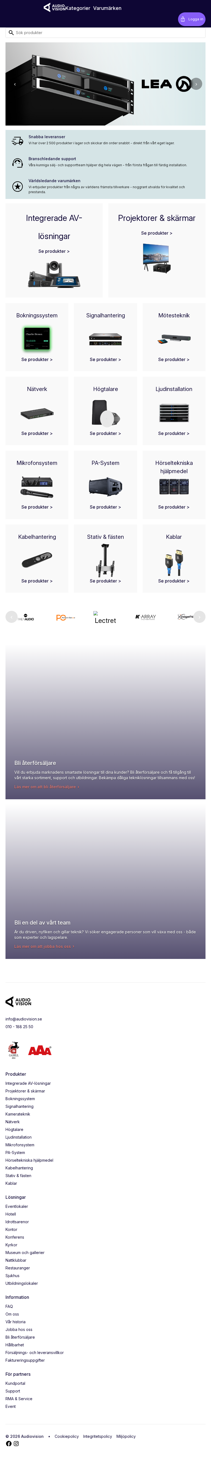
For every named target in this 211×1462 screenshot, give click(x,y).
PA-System (15, 1152)
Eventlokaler (16, 1206)
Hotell (10, 1214)
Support (12, 1391)
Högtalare (14, 1129)
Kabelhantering (19, 1168)
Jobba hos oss (18, 1329)
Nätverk (12, 1121)
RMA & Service (18, 1398)
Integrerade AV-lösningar (28, 1083)
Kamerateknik (17, 1114)
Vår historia (15, 1321)
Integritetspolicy (97, 1436)
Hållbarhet (14, 1344)
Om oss (12, 1314)
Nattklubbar (15, 1260)
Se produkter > (54, 251)
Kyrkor (11, 1244)
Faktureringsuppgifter (25, 1360)
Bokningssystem (20, 1098)
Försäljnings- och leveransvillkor (34, 1352)
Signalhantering (19, 1106)
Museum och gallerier (25, 1252)
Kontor (11, 1229)
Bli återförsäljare (20, 1337)
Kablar (11, 1183)
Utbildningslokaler (21, 1283)
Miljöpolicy (126, 1436)
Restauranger (17, 1268)
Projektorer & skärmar (25, 1091)
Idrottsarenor (17, 1221)
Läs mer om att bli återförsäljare (45, 786)
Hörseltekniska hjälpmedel (29, 1160)
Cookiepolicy (67, 1436)
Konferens (14, 1237)
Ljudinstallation (18, 1137)
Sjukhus (12, 1275)
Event (10, 1406)
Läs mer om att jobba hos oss (42, 946)
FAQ (9, 1306)
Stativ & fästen (18, 1175)
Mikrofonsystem (19, 1144)
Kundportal (15, 1383)
